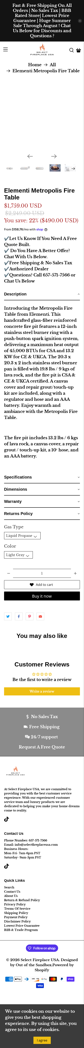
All (53, 65)
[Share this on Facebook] (19, 616)
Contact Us (12, 891)
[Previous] (30, 156)
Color (10, 546)
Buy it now (42, 596)
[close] (80, 21)
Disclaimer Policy (17, 921)
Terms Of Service (17, 908)
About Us (11, 896)
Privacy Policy (15, 904)
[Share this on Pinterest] (29, 616)
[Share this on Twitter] (8, 616)
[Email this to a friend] (40, 616)
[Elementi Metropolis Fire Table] (42, 112)
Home (35, 65)
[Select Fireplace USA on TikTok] (6, 820)
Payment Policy (16, 917)
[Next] (54, 156)
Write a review (42, 691)
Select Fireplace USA (40, 960)
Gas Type (13, 527)
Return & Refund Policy (22, 900)
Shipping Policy (16, 913)
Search (9, 887)
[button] (42, 294)
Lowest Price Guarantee (22, 926)
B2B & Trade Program (21, 930)
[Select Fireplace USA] (42, 50)
